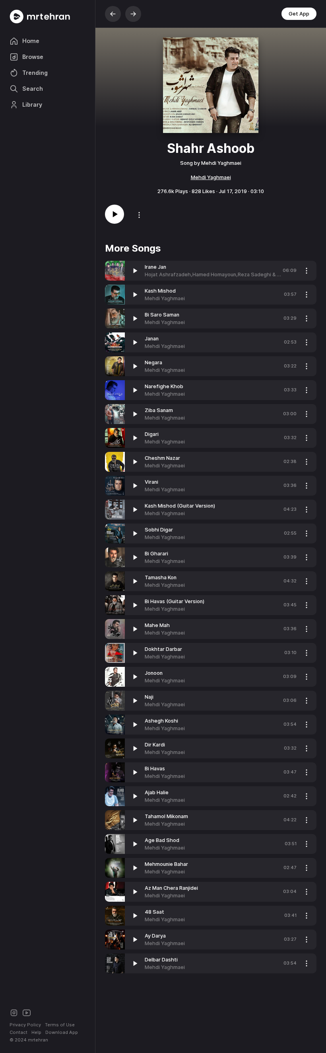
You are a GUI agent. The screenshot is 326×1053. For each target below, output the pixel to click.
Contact (18, 1032)
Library (32, 104)
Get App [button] (299, 14)
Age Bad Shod (162, 840)
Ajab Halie (157, 792)
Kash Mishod (160, 291)
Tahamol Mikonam (166, 816)
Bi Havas (155, 769)
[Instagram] (14, 1012)
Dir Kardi (155, 745)
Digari (152, 434)
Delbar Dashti (161, 960)
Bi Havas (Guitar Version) (174, 601)
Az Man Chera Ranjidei (171, 888)
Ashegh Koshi (161, 721)
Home (30, 40)
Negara (153, 362)
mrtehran (38, 1040)
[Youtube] (26, 1012)
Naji (149, 697)
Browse (32, 56)
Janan (152, 339)
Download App (61, 1032)
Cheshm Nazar (162, 458)
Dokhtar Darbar (163, 649)
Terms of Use (60, 1025)
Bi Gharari (156, 554)
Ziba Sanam (159, 410)
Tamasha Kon (161, 577)
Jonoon (154, 673)
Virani (151, 482)
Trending (35, 72)
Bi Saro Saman (162, 315)
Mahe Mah (157, 625)
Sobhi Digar (159, 530)
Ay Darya (155, 936)
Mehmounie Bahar (166, 864)
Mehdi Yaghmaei (211, 177)
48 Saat (154, 912)
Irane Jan (155, 267)
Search (32, 88)
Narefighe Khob (164, 386)
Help (36, 1032)
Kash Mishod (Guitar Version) (180, 506)
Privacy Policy (25, 1025)
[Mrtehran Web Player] (47, 16)
